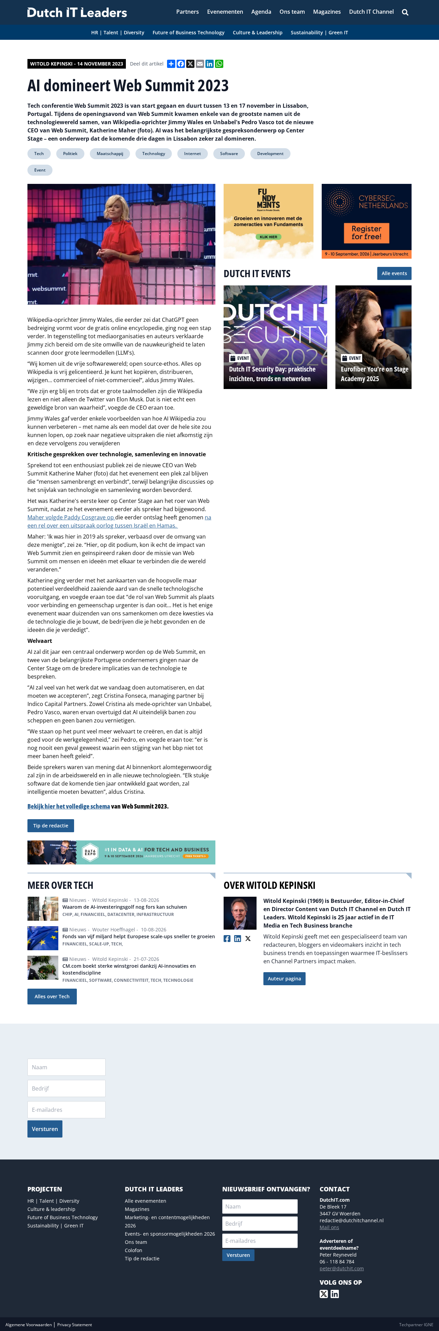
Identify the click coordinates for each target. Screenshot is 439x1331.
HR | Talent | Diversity (53, 1201)
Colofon (133, 1250)
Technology (153, 153)
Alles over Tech (52, 996)
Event (40, 170)
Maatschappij (110, 153)
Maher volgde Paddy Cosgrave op (71, 517)
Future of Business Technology (62, 1217)
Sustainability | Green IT (55, 1225)
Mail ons (329, 1227)
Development (270, 153)
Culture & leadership (51, 1209)
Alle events (394, 273)
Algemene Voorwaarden (29, 1325)
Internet (192, 153)
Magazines (137, 1209)
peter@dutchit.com (342, 1268)
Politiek (70, 153)
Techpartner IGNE (416, 1325)
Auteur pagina (284, 978)
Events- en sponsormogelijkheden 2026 (170, 1233)
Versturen (45, 1129)
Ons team (136, 1242)
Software (229, 153)
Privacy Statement (74, 1325)
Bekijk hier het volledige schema (68, 806)
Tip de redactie (50, 825)
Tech (39, 153)
